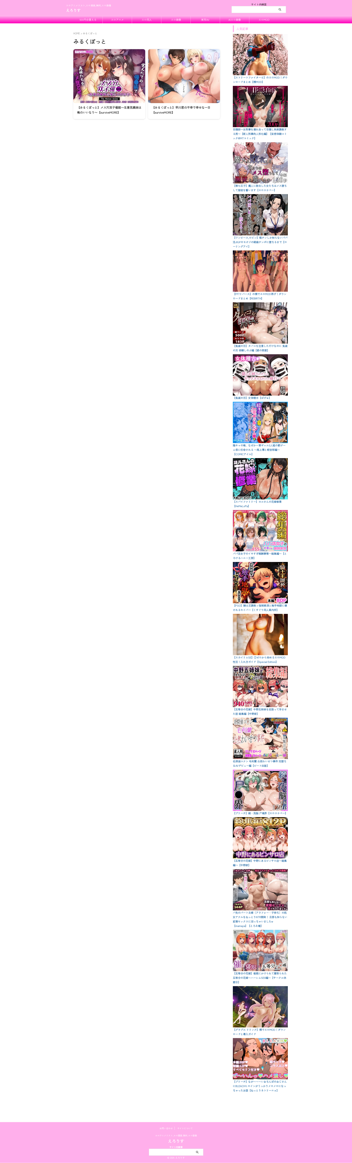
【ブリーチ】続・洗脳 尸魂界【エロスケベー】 (260, 813)
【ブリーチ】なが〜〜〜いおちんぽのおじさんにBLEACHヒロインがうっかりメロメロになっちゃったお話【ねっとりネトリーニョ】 (260, 1086)
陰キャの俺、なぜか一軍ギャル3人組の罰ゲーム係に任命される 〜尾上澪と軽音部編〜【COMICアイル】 (259, 449)
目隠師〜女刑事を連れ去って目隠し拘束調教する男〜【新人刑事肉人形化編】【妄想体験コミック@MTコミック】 (260, 134)
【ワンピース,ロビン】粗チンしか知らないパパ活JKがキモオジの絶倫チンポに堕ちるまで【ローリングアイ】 (260, 242)
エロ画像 (176, 19)
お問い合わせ (166, 1128)
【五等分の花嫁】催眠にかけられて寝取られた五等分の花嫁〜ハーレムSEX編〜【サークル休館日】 (260, 977)
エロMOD (264, 19)
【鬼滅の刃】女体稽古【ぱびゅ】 (252, 398)
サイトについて (185, 1128)
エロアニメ (117, 19)
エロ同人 (147, 19)
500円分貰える (88, 19)
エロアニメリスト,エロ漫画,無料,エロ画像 (176, 1135)
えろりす (73, 10)
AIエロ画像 (234, 19)
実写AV (205, 19)
